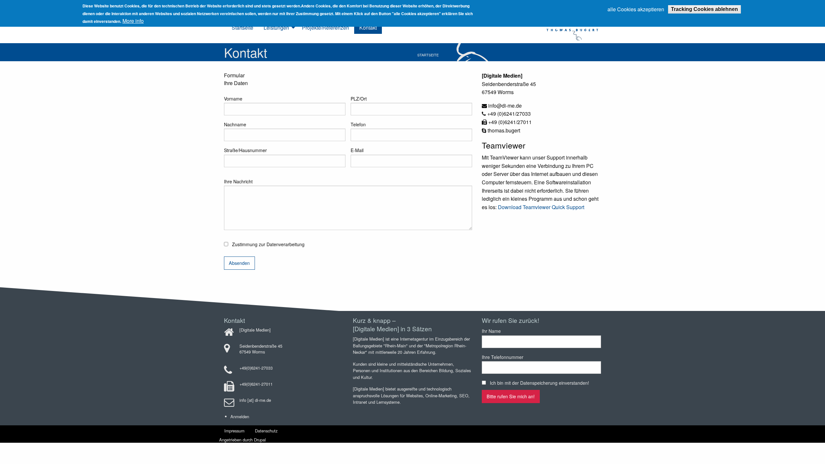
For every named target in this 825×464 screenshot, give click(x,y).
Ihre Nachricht (238, 181)
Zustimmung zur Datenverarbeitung (268, 244)
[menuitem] (242, 28)
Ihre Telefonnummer (502, 357)
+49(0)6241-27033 (256, 368)
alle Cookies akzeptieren (635, 9)
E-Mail (357, 150)
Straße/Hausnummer (245, 150)
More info (133, 21)
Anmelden (239, 416)
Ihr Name (491, 331)
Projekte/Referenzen (325, 27)
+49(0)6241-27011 (256, 384)
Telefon (358, 124)
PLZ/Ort (359, 98)
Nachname (235, 124)
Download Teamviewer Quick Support (541, 207)
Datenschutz (266, 431)
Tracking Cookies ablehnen (704, 9)
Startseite (242, 27)
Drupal (260, 440)
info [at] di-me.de (255, 400)
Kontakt (368, 27)
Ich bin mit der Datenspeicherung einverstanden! (539, 383)
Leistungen (276, 27)
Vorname (233, 98)
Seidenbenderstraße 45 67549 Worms (260, 349)
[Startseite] (558, 27)
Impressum (234, 431)
